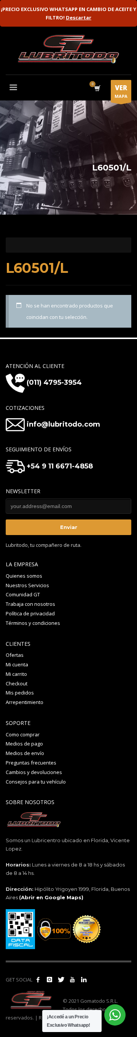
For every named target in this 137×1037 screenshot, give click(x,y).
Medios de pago (24, 743)
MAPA (121, 91)
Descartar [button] (78, 17)
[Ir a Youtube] (72, 979)
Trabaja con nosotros (30, 604)
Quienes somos (24, 575)
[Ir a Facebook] (38, 979)
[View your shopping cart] (97, 88)
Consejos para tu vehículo (36, 781)
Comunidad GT (23, 594)
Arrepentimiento (24, 702)
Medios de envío (25, 753)
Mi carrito (16, 674)
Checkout (16, 683)
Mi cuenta (17, 664)
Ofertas (15, 655)
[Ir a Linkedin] (83, 979)
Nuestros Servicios (27, 585)
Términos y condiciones (33, 623)
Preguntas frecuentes (31, 762)
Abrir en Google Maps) (52, 897)
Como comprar (23, 734)
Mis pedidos (20, 692)
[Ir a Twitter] (61, 979)
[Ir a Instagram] (49, 979)
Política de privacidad (30, 613)
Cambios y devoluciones (34, 772)
